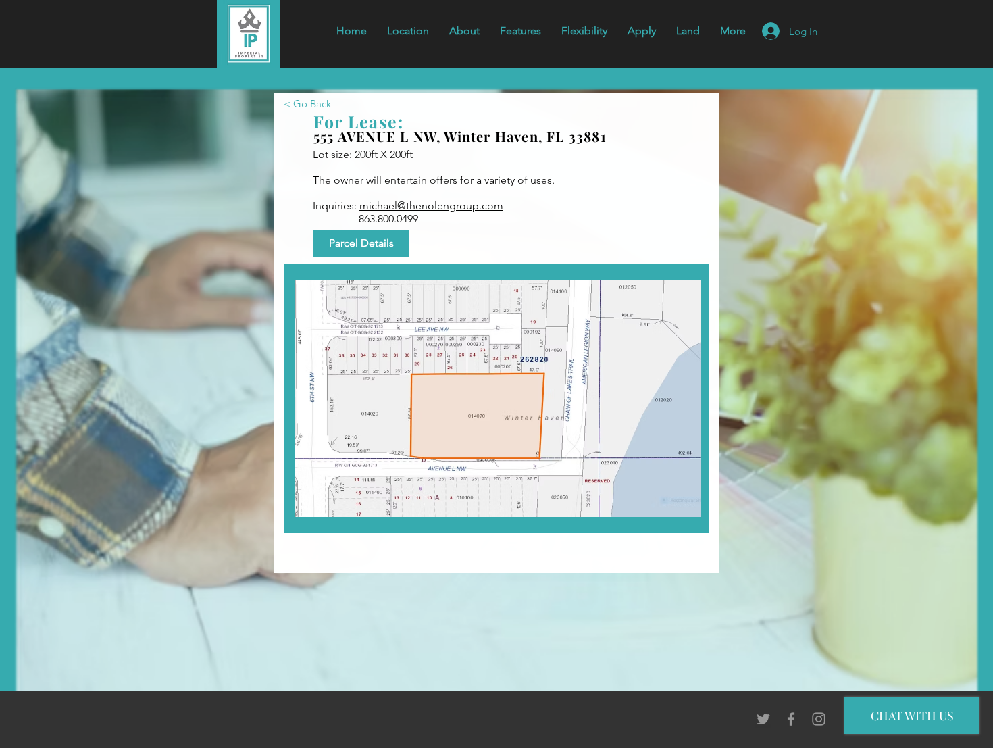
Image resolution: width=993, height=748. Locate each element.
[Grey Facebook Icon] (791, 719)
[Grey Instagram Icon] (819, 719)
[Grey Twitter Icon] (763, 719)
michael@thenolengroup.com (431, 205)
